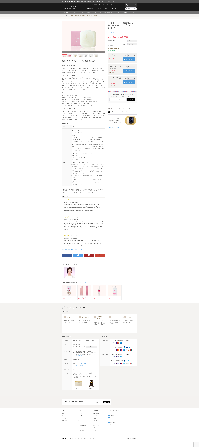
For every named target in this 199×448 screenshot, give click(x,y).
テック (82, 12)
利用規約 (71, 438)
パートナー (95, 430)
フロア (63, 413)
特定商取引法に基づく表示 (80, 438)
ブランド (107, 8)
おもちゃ (88, 12)
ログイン (115, 4)
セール (120, 8)
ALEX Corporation (133, 438)
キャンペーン (65, 420)
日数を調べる (81, 355)
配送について (96, 420)
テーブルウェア (75, 12)
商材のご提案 (102, 4)
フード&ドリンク (126, 12)
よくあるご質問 (96, 418)
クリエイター (114, 8)
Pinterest (112, 420)
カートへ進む (132, 4)
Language (120, 4)
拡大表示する (79, 388)
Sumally (112, 424)
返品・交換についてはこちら (114, 127)
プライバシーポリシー (92, 438)
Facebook (112, 413)
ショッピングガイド (97, 415)
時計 (134, 12)
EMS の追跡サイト (82, 365)
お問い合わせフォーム (115, 111)
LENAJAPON (111, 32)
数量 (126, 55)
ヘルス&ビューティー (97, 12)
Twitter (111, 417)
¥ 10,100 (80, 346)
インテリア (66, 12)
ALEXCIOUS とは (87, 4)
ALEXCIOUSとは (96, 413)
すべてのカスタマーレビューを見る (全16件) (72, 249)
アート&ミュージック (108, 12)
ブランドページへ (83, 282)
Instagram (112, 422)
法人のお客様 (109, 4)
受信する (132, 99)
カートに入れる (129, 59)
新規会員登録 (95, 4)
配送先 (124, 44)
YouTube (112, 415)
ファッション (117, 12)
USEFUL (66, 15)
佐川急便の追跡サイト (83, 363)
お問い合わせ (96, 427)
